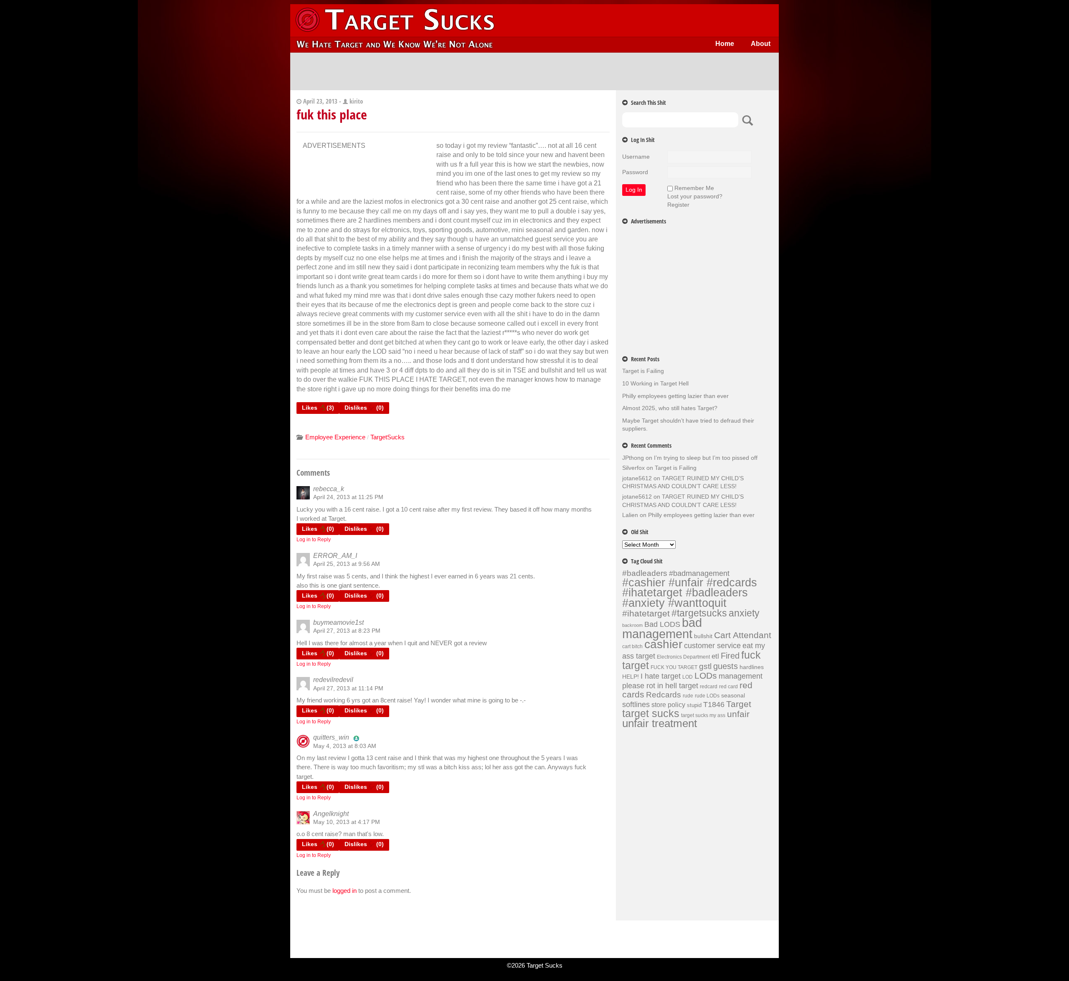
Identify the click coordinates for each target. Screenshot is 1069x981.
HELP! (630, 676)
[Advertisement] (534, 71)
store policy (668, 704)
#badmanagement (699, 573)
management (740, 676)
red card (728, 686)
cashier (663, 644)
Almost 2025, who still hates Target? (669, 408)
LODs (705, 675)
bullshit (703, 636)
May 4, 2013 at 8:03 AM (344, 746)
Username (636, 156)
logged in (344, 890)
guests (725, 666)
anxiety (744, 613)
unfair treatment (659, 723)
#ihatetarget (646, 613)
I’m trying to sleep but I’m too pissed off (705, 457)
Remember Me (694, 188)
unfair (738, 714)
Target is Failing (643, 371)
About (760, 43)
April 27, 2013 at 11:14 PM (348, 688)
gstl (705, 666)
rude (688, 696)
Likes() (318, 407)
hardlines (752, 667)
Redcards (663, 694)
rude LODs (707, 696)
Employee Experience (335, 437)
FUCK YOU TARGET (674, 667)
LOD (687, 677)
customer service (712, 645)
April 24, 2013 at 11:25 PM (348, 497)
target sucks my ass (703, 715)
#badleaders (644, 573)
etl (715, 656)
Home (724, 43)
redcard (708, 686)
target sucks (650, 713)
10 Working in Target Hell (655, 383)
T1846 (713, 704)
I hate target (661, 676)
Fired (730, 655)
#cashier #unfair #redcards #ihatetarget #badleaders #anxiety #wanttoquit (689, 592)
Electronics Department (683, 657)
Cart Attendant (742, 635)
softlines (636, 704)
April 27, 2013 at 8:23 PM (346, 630)
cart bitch (632, 646)
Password (635, 172)
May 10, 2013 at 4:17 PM (346, 822)
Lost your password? (694, 196)
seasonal (733, 695)
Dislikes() (364, 407)
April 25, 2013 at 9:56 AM (346, 563)
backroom (632, 625)
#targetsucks (699, 613)
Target (738, 704)
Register (678, 204)
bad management (662, 628)
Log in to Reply (313, 539)
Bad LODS (662, 624)
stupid (694, 705)
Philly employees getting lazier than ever (675, 396)
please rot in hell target (660, 685)
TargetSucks (387, 437)
